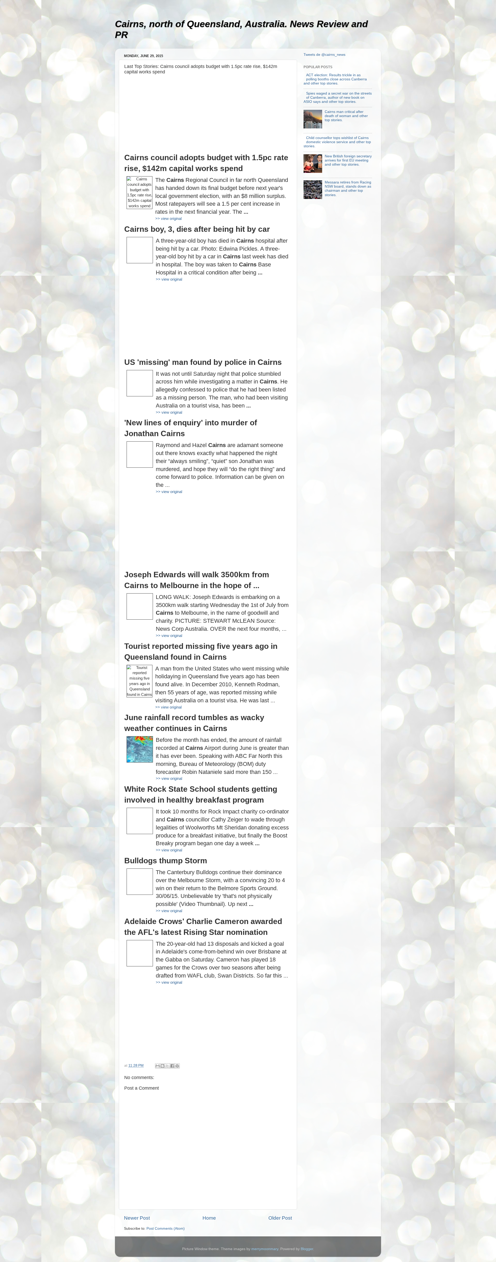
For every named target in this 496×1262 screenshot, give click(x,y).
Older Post (280, 1218)
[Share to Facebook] (172, 1065)
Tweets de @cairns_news (324, 55)
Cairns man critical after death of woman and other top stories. (346, 116)
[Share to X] (167, 1065)
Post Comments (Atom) (165, 1228)
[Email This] (157, 1065)
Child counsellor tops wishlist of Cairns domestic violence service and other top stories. (337, 142)
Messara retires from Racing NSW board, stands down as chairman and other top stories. (348, 188)
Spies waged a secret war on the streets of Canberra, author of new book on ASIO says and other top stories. (338, 97)
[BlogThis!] (162, 1065)
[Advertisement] (208, 116)
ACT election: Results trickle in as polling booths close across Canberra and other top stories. (335, 79)
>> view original (168, 219)
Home (209, 1218)
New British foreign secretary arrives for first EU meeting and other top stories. (348, 160)
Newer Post (137, 1218)
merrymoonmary (264, 1249)
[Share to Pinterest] (177, 1065)
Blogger (307, 1249)
